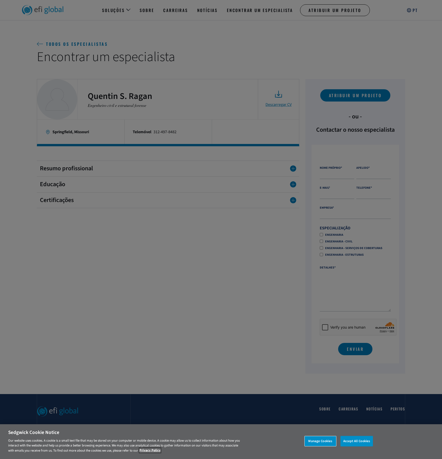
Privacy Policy (150, 450)
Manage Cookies (320, 441)
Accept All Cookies (356, 441)
